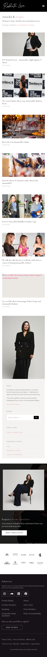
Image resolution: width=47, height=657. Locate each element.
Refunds (16, 644)
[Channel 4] (40, 555)
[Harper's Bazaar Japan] (32, 555)
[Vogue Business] (15, 555)
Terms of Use (7, 644)
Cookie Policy (25, 644)
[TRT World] (7, 563)
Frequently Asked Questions (9, 615)
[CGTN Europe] (40, 563)
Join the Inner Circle (15, 432)
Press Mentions (30, 609)
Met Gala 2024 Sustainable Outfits (15, 142)
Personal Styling (13, 450)
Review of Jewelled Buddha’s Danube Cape (19, 221)
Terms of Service (19, 639)
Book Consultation (14, 533)
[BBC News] (7, 555)
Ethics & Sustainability (32, 614)
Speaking (5, 609)
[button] (43, 6)
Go (36, 417)
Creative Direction (9, 605)
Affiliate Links (30, 639)
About (26, 601)
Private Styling (7, 601)
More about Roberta (13, 404)
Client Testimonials (14, 454)
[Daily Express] (32, 563)
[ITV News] (23, 555)
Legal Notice (35, 644)
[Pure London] (23, 563)
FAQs (8, 446)
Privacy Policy (7, 639)
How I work (28, 605)
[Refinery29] (15, 563)
